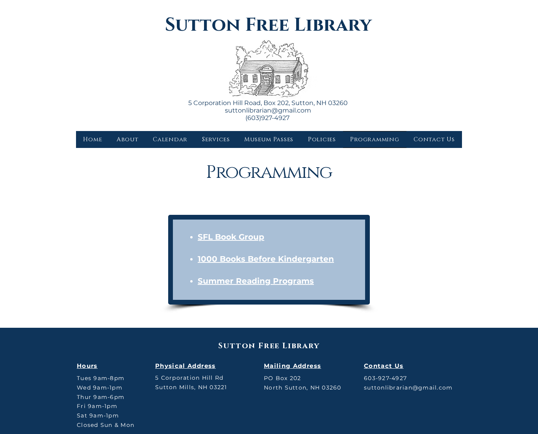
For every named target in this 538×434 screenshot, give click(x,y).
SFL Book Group (231, 237)
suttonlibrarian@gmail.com (268, 110)
